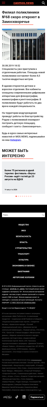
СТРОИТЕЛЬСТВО (23, 248)
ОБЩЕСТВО (23, 225)
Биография (23, 271)
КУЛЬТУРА (23, 260)
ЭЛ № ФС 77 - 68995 (17, 289)
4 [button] (22, 196)
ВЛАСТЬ (23, 242)
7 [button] (28, 196)
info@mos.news (29, 302)
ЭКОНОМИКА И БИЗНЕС (23, 266)
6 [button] (26, 196)
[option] (23, 177)
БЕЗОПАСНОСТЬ (23, 236)
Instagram (15, 139)
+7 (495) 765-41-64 (16, 302)
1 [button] (16, 196)
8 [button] (30, 196)
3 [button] (20, 196)
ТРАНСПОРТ (23, 254)
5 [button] (24, 196)
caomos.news (23, 3)
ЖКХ (23, 231)
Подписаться (37, 397)
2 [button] (18, 196)
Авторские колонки (23, 277)
